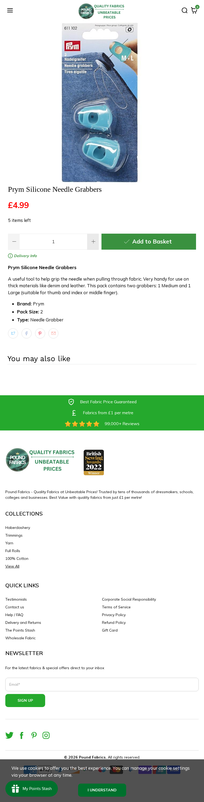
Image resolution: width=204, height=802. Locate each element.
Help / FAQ (14, 614)
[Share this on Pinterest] (40, 333)
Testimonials (16, 599)
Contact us (14, 607)
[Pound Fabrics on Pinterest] (34, 735)
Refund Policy (114, 622)
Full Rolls (12, 550)
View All (12, 566)
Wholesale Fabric (20, 638)
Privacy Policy (114, 614)
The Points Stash (20, 630)
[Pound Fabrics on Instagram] (46, 735)
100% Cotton (16, 558)
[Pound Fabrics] (102, 11)
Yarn (9, 543)
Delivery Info (25, 255)
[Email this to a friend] (53, 333)
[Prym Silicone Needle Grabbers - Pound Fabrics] (102, 102)
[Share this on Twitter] (13, 333)
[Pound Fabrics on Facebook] (22, 735)
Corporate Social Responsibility (129, 599)
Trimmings (14, 535)
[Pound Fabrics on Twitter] (9, 735)
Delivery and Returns (23, 622)
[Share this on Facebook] (27, 333)
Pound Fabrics (92, 757)
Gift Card (110, 630)
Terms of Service (116, 607)
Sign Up (25, 700)
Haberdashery (17, 527)
